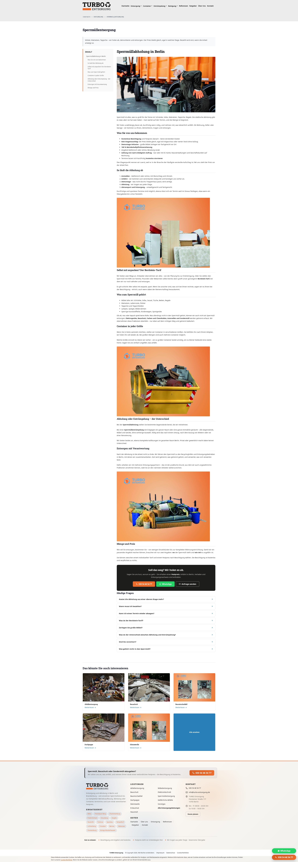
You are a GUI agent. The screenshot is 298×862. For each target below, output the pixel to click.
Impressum (160, 853)
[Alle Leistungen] (194, 732)
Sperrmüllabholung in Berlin (96, 56)
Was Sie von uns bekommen (97, 60)
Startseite (134, 822)
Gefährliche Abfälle (165, 800)
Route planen (193, 814)
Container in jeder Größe (96, 75)
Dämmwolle (134, 744)
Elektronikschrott (164, 792)
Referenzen (167, 822)
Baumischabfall (181, 704)
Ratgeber (135, 825)
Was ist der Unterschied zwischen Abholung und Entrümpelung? (147, 635)
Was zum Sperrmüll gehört (96, 72)
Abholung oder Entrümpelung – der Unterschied (99, 80)
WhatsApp (167, 584)
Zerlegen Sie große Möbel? (130, 627)
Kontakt (145, 825)
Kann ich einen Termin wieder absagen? (136, 613)
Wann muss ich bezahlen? (130, 606)
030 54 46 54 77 (145, 584)
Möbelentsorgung (165, 788)
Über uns (144, 822)
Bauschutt (134, 704)
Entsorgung (155, 822)
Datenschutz (170, 853)
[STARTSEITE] (86, 17)
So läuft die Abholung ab (95, 63)
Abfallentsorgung (91, 704)
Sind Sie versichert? (127, 642)
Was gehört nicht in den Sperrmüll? (134, 649)
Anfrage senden (189, 584)
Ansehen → (104, 707)
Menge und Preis (93, 88)
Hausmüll (134, 812)
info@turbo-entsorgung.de (199, 792)
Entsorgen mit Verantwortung (97, 84)
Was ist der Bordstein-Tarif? (131, 620)
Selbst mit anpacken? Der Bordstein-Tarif (99, 68)
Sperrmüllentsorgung (166, 796)
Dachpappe (89, 744)
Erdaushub (134, 808)
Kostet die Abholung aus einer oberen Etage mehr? (141, 599)
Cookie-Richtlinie (183, 853)
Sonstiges (161, 804)
